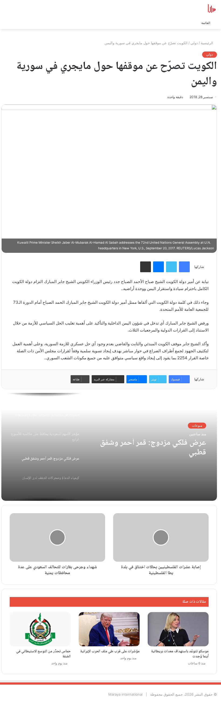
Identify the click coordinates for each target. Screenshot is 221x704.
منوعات (197, 425)
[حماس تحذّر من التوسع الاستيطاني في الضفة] (40, 629)
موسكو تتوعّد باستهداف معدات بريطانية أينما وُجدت (180, 654)
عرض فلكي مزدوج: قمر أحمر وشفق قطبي (153, 448)
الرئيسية (207, 43)
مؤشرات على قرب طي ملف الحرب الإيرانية (110, 651)
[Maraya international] (191, 8)
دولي (194, 43)
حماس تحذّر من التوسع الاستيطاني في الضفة (43, 654)
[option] (109, 447)
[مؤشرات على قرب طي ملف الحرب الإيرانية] (109, 629)
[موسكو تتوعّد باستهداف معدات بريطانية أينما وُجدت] (178, 629)
